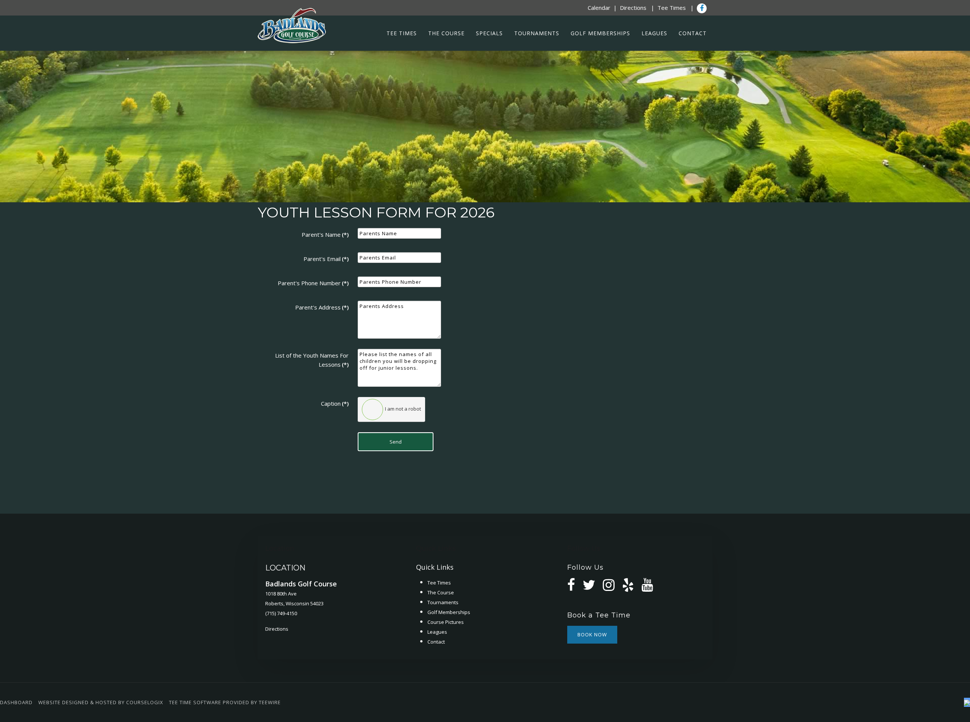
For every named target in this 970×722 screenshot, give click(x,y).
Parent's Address (322, 307)
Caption (335, 403)
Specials (489, 33)
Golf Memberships (600, 33)
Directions (633, 7)
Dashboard (16, 702)
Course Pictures (445, 622)
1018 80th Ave (281, 593)
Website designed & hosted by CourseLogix (100, 702)
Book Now (592, 634)
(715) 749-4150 (281, 613)
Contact (693, 33)
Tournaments (536, 33)
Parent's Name (325, 234)
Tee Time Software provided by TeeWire (225, 702)
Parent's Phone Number (313, 283)
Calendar (599, 7)
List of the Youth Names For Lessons (312, 360)
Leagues (654, 33)
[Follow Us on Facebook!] (702, 8)
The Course (446, 33)
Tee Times (671, 7)
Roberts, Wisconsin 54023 (294, 603)
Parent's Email (326, 259)
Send (396, 441)
